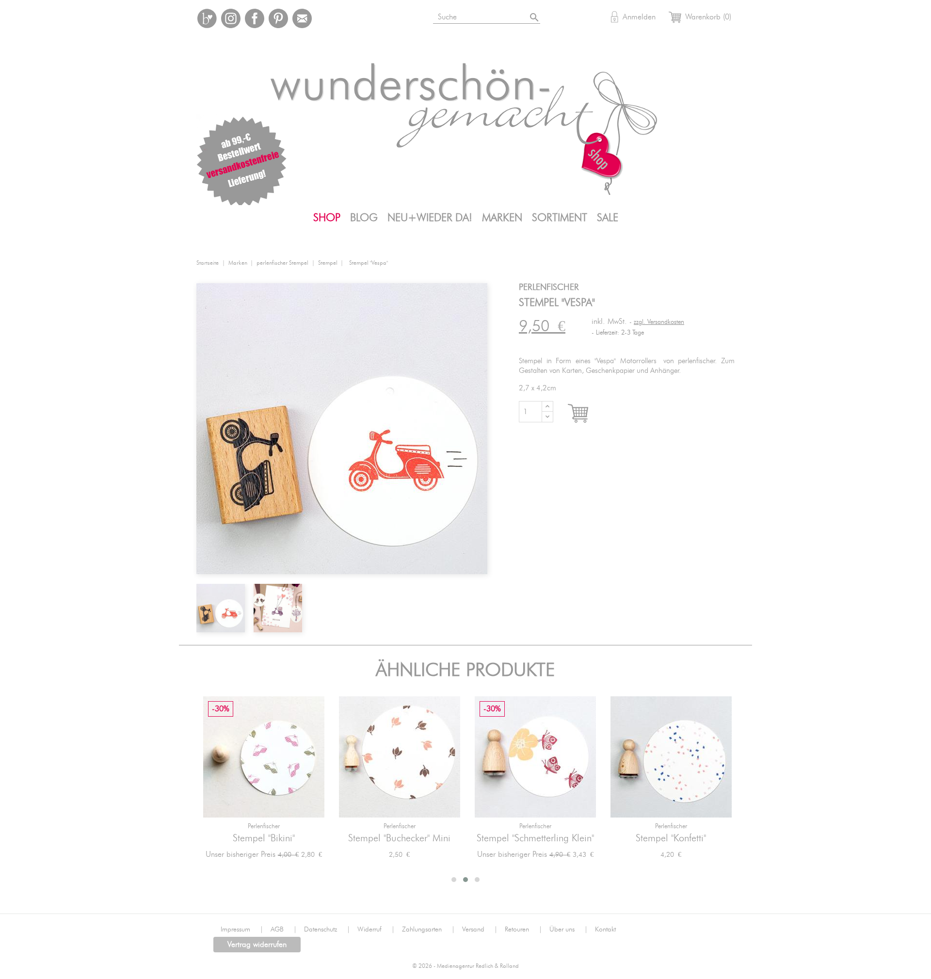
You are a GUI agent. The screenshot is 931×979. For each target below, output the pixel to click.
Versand (480, 929)
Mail (302, 18)
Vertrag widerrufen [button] (257, 944)
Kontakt (605, 929)
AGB (284, 929)
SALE (607, 217)
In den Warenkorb (587, 413)
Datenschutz (327, 929)
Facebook (254, 18)
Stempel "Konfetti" (671, 838)
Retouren (523, 929)
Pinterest (278, 18)
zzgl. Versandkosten (659, 322)
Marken (502, 217)
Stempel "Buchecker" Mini (399, 838)
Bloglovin (207, 18)
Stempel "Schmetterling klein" (535, 838)
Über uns (568, 929)
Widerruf (376, 929)
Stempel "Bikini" (264, 838)
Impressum (242, 929)
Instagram (231, 18)
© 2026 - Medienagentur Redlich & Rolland (465, 966)
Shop (326, 217)
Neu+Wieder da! (429, 217)
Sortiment (559, 217)
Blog (364, 217)
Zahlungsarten (428, 929)
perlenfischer (264, 826)
